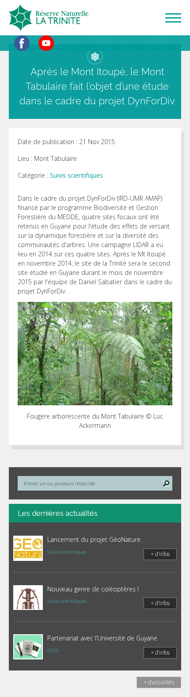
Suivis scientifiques (76, 175)
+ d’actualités (159, 682)
